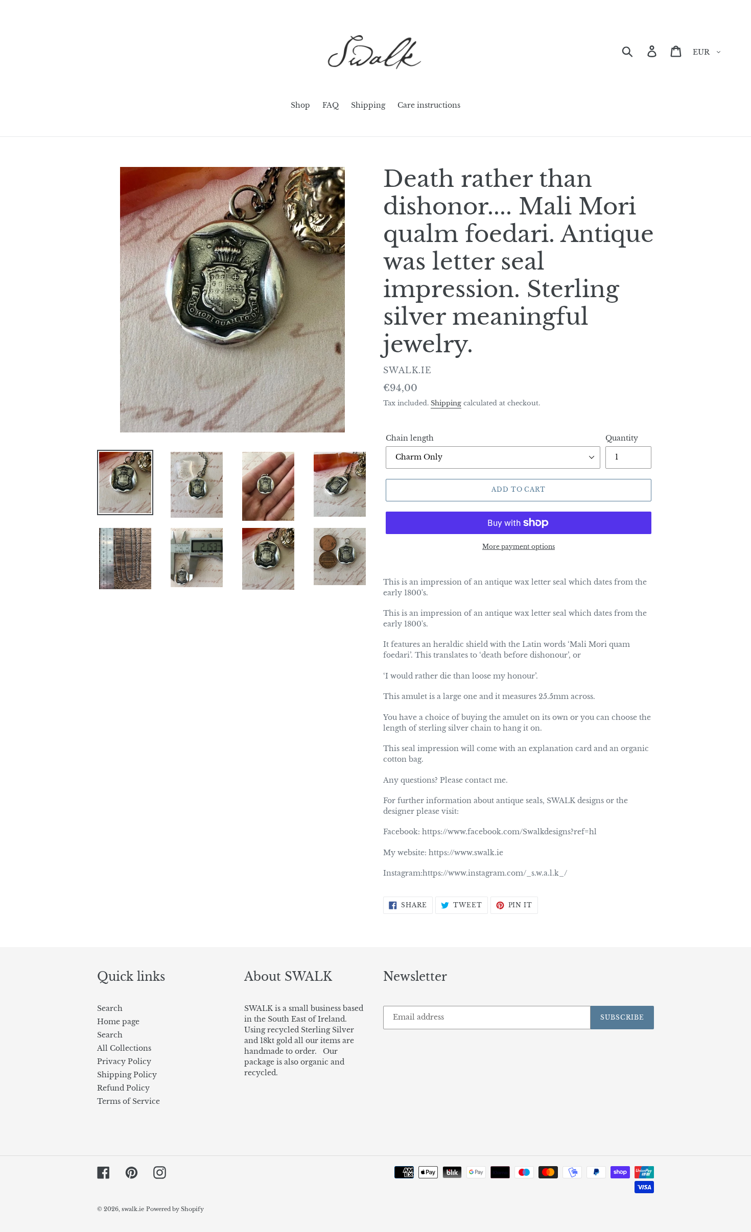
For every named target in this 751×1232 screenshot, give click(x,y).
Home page (118, 1021)
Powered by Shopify (175, 1209)
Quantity (621, 438)
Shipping (446, 403)
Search (110, 1008)
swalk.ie (133, 1209)
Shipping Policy (127, 1074)
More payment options (518, 546)
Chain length (410, 438)
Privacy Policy (124, 1061)
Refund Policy (123, 1088)
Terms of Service (128, 1101)
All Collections (124, 1048)
